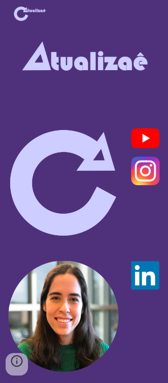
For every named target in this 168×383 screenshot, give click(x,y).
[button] (17, 364)
